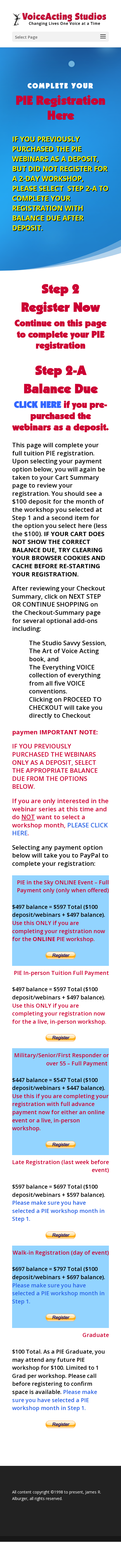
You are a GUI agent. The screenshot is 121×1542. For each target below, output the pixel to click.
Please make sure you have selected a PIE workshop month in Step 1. (58, 1210)
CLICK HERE (37, 404)
